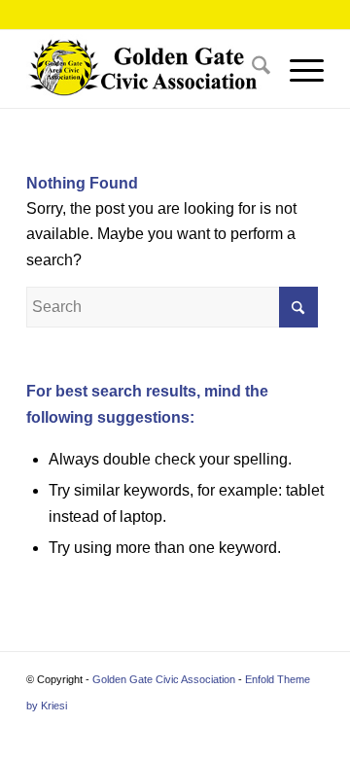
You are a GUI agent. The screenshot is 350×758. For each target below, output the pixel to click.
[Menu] (297, 69)
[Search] (251, 69)
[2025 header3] (145, 69)
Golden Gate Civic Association (163, 679)
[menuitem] (251, 69)
